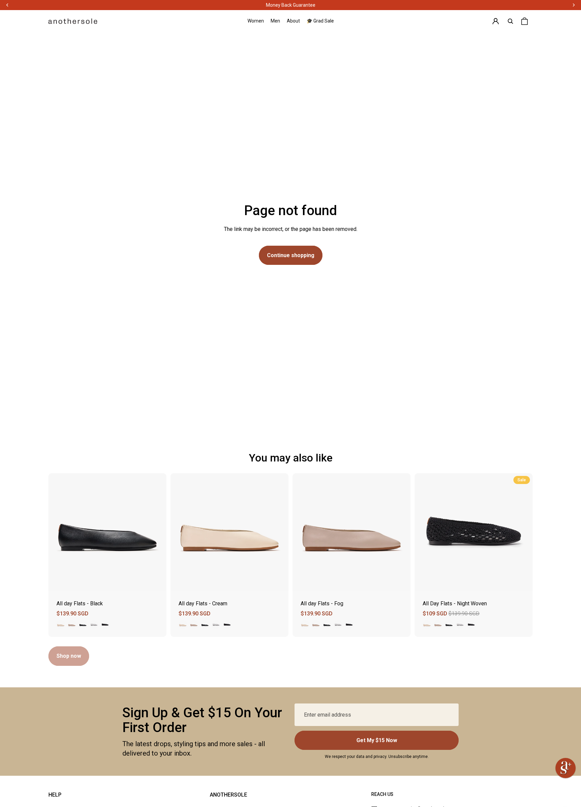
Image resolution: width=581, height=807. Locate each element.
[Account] (495, 21)
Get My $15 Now (376, 740)
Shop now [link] (68, 656)
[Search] (510, 21)
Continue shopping (290, 255)
